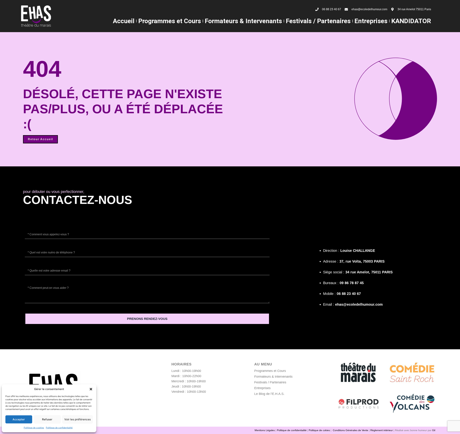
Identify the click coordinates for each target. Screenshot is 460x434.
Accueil (123, 21)
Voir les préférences (77, 419)
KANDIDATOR (411, 21)
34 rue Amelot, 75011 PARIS (369, 272)
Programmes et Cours (169, 21)
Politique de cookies (34, 427)
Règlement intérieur (381, 430)
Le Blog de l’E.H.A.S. (269, 394)
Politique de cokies (319, 430)
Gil (433, 430)
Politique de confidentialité (59, 427)
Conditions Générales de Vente (350, 430)
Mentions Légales (265, 430)
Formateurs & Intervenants (243, 21)
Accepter (19, 419)
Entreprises (371, 21)
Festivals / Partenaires (318, 21)
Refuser (47, 419)
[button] (91, 389)
